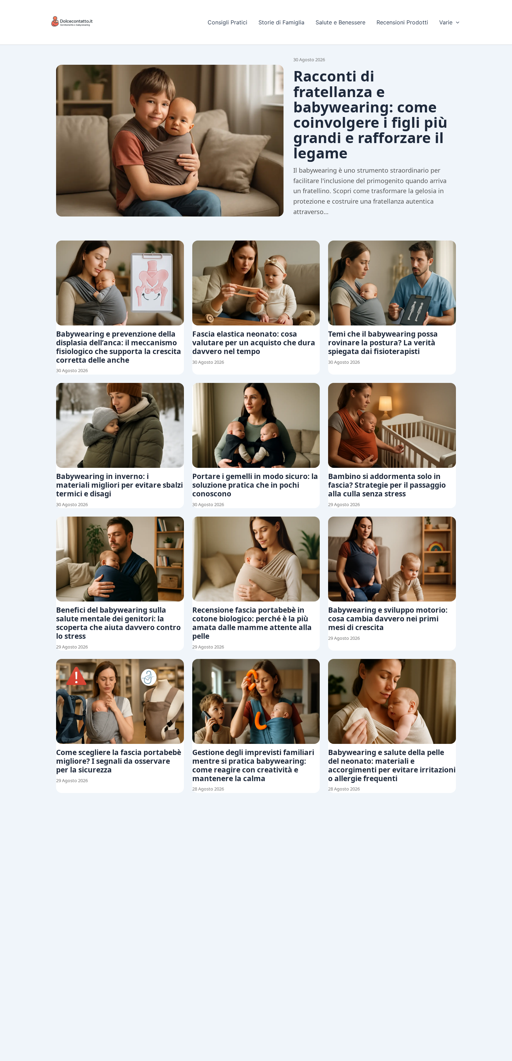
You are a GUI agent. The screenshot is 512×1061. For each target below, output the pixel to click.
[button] (455, 22)
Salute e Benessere (340, 22)
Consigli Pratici (227, 22)
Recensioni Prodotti (402, 22)
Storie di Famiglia (281, 22)
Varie (445, 22)
